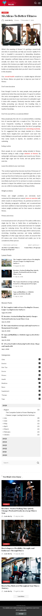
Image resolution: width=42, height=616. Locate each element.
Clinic (3, 359)
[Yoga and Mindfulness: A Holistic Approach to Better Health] (7, 294)
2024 (5, 442)
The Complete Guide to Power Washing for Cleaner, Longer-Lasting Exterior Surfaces (26, 261)
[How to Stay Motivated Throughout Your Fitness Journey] (21, 570)
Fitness (5, 12)
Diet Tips (4, 367)
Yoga (3, 399)
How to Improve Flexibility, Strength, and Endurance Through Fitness (18, 549)
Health (4, 379)
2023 (5, 445)
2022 (5, 448)
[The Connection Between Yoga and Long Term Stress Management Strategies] (7, 284)
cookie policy (22, 610)
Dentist (4, 363)
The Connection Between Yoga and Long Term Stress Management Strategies (26, 283)
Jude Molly (9, 20)
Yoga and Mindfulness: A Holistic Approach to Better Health (23, 293)
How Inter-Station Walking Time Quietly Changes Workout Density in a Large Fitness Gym (26, 272)
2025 (5, 439)
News (3, 387)
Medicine (4, 383)
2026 (5, 405)
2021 (5, 452)
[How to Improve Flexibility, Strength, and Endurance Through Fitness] (21, 533)
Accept (21, 613)
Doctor (4, 371)
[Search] (35, 3)
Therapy (4, 395)
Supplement (5, 391)
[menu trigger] (39, 3)
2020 (5, 455)
